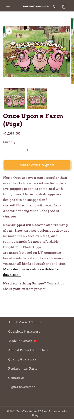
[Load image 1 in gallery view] (14, 98)
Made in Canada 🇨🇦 (22, 341)
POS (40, 411)
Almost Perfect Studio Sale (28, 350)
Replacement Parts (22, 368)
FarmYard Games (27, 411)
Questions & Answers (24, 331)
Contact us (55, 283)
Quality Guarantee (22, 359)
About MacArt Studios (25, 322)
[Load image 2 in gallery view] (37, 98)
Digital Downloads (21, 387)
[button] (8, 6)
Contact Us (16, 377)
